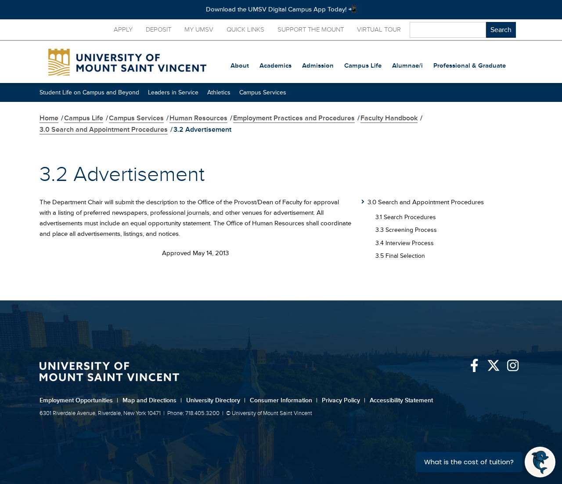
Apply (123, 29)
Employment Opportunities (79, 400)
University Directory (215, 400)
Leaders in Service (173, 92)
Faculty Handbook (389, 118)
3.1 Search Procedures (405, 217)
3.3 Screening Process (406, 230)
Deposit (158, 29)
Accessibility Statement (401, 400)
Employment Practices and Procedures (294, 118)
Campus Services (262, 92)
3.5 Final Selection (400, 256)
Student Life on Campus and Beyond (89, 92)
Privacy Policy (343, 400)
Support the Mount (310, 29)
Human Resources (198, 118)
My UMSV (198, 29)
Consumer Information (283, 400)
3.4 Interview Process (404, 243)
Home (49, 118)
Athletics (219, 92)
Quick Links (245, 29)
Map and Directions (152, 400)
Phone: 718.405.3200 (193, 413)
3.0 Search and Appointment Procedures (104, 129)
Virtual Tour (379, 29)
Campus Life (83, 118)
